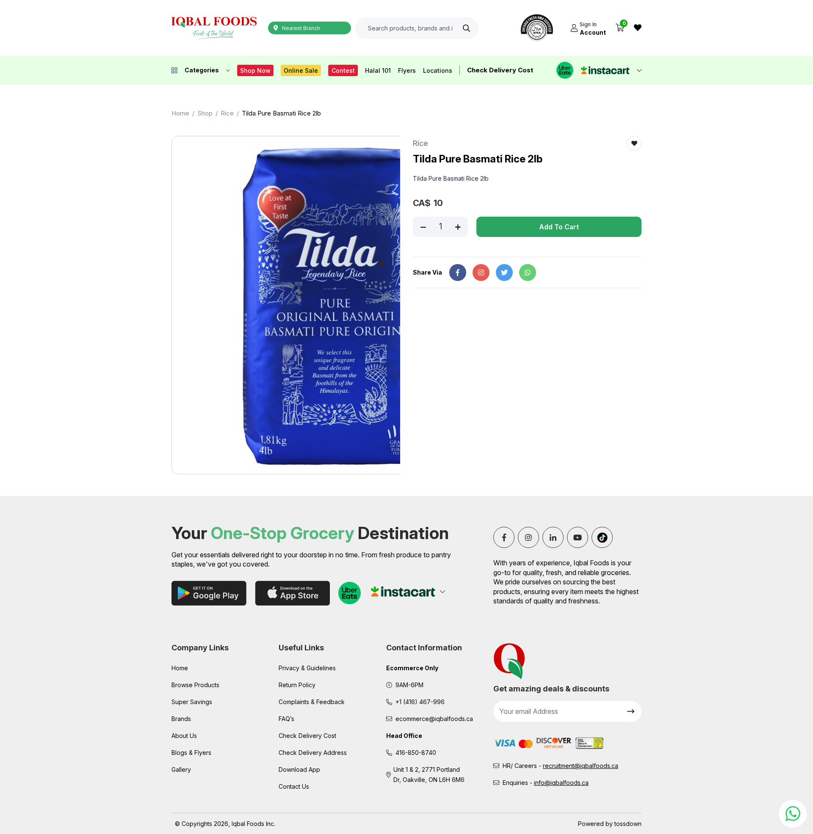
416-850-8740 (415, 752)
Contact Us (294, 786)
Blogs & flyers (191, 752)
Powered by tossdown (610, 823)
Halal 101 (378, 70)
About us (184, 735)
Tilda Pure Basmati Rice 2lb (281, 113)
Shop (205, 113)
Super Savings (191, 701)
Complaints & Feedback (312, 701)
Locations (437, 70)
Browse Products (195, 684)
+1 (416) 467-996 (420, 701)
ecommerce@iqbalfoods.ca (434, 718)
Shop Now (255, 70)
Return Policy (297, 684)
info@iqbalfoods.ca (561, 782)
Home (180, 113)
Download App (299, 769)
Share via (427, 272)
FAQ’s (286, 718)
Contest (343, 70)
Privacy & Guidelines (307, 668)
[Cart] (620, 28)
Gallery (181, 769)
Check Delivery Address (313, 752)
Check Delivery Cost (500, 70)
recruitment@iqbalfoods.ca (580, 765)
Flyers (407, 70)
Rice (227, 113)
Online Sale (301, 70)
